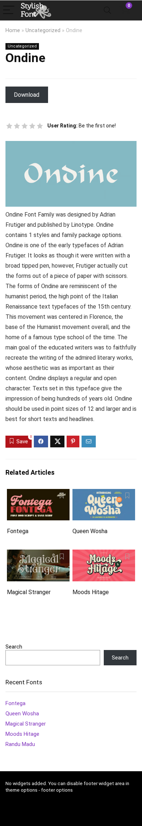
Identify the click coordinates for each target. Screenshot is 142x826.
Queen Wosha (89, 531)
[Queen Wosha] (103, 493)
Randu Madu (20, 744)
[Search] (107, 10)
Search (13, 646)
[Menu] (8, 10)
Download (26, 94)
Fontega (17, 531)
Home (12, 30)
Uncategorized (42, 30)
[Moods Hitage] (103, 554)
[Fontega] (38, 493)
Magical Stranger (29, 592)
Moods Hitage (90, 592)
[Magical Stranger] (38, 554)
